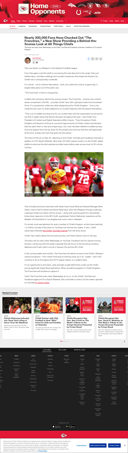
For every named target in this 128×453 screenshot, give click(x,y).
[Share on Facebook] (88, 60)
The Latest (33, 390)
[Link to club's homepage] (5, 20)
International (16, 365)
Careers (82, 364)
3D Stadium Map (98, 385)
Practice (50, 365)
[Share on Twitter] (92, 60)
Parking (114, 372)
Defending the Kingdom (66, 360)
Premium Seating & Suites (114, 382)
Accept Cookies (114, 445)
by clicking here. (42, 282)
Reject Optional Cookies (97, 445)
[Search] (101, 20)
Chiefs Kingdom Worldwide (98, 378)
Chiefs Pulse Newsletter (16, 375)
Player (50, 362)
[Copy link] (100, 59)
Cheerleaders (33, 378)
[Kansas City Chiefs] (64, 435)
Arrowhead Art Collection (82, 388)
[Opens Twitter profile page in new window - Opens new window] (33, 62)
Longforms (16, 362)
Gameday (50, 359)
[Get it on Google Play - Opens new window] (70, 427)
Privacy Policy (42, 451)
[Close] (125, 445)
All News (16, 359)
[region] (64, 445)
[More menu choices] (65, 21)
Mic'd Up (33, 375)
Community (33, 382)
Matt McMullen (36, 58)
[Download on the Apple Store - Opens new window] (56, 426)
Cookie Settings (81, 445)
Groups (114, 369)
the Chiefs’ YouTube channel (55, 230)
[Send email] (96, 60)
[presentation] (125, 342)
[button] (61, 341)
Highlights (33, 367)
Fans (50, 372)
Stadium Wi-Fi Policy (82, 374)
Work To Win (33, 364)
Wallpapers (98, 374)
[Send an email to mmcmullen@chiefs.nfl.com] (37, 62)
